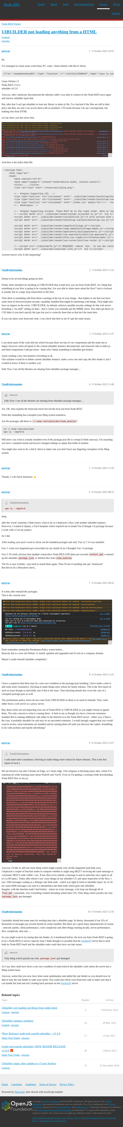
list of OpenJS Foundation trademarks (54, 1110)
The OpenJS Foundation (42, 1118)
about (53, 4)
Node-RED (12, 4)
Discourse (20, 1092)
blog (66, 4)
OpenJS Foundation (50, 1101)
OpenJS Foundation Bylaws (93, 1118)
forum (103, 4)
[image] (57, 139)
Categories (16, 1084)
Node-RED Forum (11, 24)
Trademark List (82, 1107)
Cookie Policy (60, 1121)
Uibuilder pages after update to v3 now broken (29, 1063)
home (41, 4)
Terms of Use (60, 1118)
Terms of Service (47, 1084)
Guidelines (30, 1084)
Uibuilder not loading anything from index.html (29, 1007)
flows (116, 4)
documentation (84, 4)
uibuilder (6, 41)
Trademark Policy (63, 1107)
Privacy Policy (67, 1084)
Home (5, 1084)
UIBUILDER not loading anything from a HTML (49, 31)
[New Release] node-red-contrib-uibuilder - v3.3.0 (31, 1033)
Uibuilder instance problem (17, 1020)
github (116, 13)
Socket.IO (86, 941)
